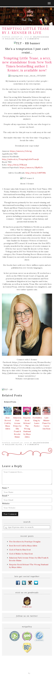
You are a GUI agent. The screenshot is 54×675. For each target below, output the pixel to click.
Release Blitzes (10, 669)
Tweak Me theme (20, 673)
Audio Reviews (30, 667)
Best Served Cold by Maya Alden (7, 423)
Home (5, 667)
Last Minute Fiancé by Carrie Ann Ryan (46, 423)
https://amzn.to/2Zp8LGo (31, 167)
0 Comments (32, 39)
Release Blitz (13, 39)
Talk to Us (46, 669)
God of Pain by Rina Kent (20, 550)
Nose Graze (36, 673)
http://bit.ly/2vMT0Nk (35, 173)
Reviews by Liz (15, 667)
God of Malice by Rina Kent (21, 554)
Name (5, 488)
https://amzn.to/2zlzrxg (21, 151)
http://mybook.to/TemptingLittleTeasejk (20, 159)
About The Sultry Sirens (29, 669)
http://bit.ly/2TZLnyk (17, 165)
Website (6, 503)
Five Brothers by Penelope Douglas (24, 541)
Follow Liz (27, 607)
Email (5, 496)
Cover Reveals (45, 667)
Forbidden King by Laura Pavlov (37, 422)
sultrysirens (41, 37)
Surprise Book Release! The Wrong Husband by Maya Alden (27, 427)
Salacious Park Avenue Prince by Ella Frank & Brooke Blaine (17, 427)
